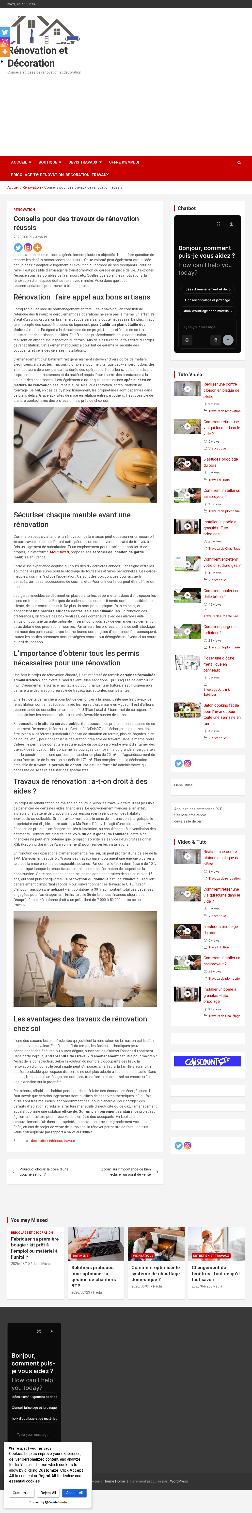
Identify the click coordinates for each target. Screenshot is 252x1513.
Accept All (74, 1493)
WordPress (179, 1481)
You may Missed (29, 1220)
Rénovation (24, 210)
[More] (37, 247)
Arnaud (41, 237)
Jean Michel (42, 1264)
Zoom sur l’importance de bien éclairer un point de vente (126, 1172)
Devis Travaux (83, 162)
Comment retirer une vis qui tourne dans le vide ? (222, 427)
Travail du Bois (219, 480)
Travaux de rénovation (224, 411)
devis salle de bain (189, 821)
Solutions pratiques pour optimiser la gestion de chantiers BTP (93, 1276)
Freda (97, 1292)
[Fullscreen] (218, 223)
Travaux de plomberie (224, 511)
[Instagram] (28, 247)
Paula (157, 1286)
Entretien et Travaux (211, 1256)
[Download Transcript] (231, 223)
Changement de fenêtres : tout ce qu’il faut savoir (216, 1273)
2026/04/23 (201, 1286)
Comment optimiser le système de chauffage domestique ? (155, 1273)
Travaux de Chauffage (224, 548)
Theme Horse (114, 1481)
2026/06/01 (140, 1286)
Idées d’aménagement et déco (208, 289)
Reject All (48, 1493)
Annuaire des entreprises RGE (198, 809)
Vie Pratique (143, 1256)
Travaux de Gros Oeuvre (221, 616)
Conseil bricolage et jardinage (207, 300)
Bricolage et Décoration (32, 1232)
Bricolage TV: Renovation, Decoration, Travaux (60, 175)
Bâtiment (80, 1256)
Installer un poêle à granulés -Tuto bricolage (220, 528)
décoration (39, 1141)
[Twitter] (18, 247)
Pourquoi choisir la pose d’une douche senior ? (44, 1172)
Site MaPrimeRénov (190, 815)
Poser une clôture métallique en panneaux (219, 664)
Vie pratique (217, 448)
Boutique (48, 162)
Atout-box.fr (59, 552)
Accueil (19, 162)
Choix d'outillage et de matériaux (207, 311)
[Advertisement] (126, 113)
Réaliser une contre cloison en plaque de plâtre (221, 390)
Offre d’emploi (124, 162)
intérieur (55, 1141)
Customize (22, 1493)
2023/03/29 (23, 237)
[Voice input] (215, 340)
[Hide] (2, 61)
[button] (187, 340)
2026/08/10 (20, 1264)
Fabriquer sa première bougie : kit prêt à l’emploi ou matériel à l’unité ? (35, 1248)
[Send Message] (228, 340)
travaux (70, 1141)
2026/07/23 (80, 1292)
